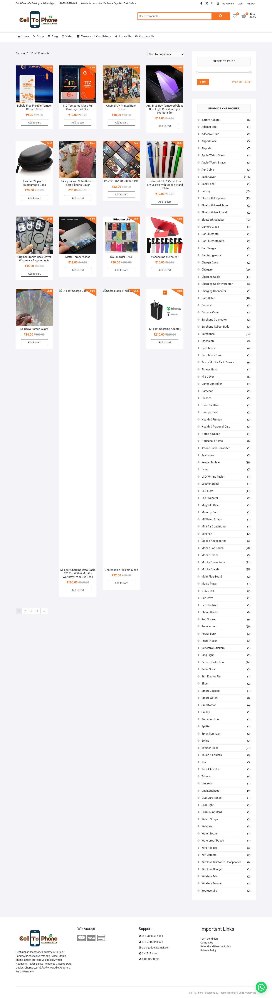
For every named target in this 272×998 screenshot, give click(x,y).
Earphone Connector (214, 319)
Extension (208, 341)
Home (25, 36)
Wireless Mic (210, 876)
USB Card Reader (212, 797)
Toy (204, 762)
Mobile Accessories (214, 540)
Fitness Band (209, 369)
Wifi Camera (209, 855)
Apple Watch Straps (214, 162)
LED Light (207, 491)
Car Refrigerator (211, 255)
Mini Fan (207, 533)
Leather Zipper (210, 483)
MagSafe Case (210, 505)
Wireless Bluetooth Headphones (221, 862)
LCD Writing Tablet (213, 476)
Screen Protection (213, 662)
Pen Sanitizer (210, 605)
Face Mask (208, 348)
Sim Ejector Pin (211, 676)
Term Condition (209, 938)
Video (69, 36)
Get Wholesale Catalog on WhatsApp (35, 3)
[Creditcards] (101, 938)
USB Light (208, 805)
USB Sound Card (212, 812)
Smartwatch (209, 705)
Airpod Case (209, 141)
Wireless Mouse (211, 883)
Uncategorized (210, 790)
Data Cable (208, 298)
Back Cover (209, 177)
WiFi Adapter (209, 847)
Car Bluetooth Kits (213, 241)
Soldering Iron (210, 719)
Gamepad (207, 391)
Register (251, 3)
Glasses (206, 398)
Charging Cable (211, 276)
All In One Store (150, 959)
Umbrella (207, 783)
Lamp (205, 469)
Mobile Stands (210, 569)
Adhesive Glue (210, 134)
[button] (261, 987)
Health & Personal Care (216, 426)
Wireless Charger (212, 869)
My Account (228, 3)
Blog (55, 36)
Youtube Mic (209, 890)
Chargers (207, 269)
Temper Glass (210, 748)
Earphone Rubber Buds (215, 326)
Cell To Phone (149, 953)
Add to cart (34, 122)
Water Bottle (209, 833)
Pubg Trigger (209, 640)
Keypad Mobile (211, 462)
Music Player (209, 583)
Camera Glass (210, 226)
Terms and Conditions (96, 36)
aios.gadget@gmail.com (155, 947)
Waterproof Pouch (213, 840)
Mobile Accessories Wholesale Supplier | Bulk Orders (108, 3)
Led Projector (210, 498)
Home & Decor (211, 434)
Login (240, 3)
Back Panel (208, 184)
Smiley (206, 712)
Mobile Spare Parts (213, 562)
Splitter (206, 726)
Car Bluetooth (210, 234)
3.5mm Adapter (211, 119)
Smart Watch (209, 698)
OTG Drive (208, 591)
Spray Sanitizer (211, 733)
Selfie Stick (208, 669)
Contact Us (147, 36)
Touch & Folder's (212, 755)
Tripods (206, 776)
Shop (40, 36)
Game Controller (212, 383)
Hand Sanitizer (210, 405)
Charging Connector (214, 291)
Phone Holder (210, 612)
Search (220, 16)
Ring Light (208, 655)
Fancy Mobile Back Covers (218, 362)
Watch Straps (210, 819)
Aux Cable (208, 169)
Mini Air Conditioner (214, 526)
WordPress (250, 992)
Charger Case (210, 262)
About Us (125, 36)
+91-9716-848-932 (152, 941)
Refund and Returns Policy (215, 946)
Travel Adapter (210, 769)
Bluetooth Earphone (214, 198)
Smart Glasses (211, 690)
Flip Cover (208, 376)
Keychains (208, 455)
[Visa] (91, 938)
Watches (207, 826)
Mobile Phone (210, 555)
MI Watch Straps (212, 519)
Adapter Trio (209, 126)
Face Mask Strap (212, 355)
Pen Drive (207, 598)
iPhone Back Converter (216, 448)
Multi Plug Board (212, 576)
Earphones (208, 334)
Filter (203, 82)
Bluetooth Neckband (214, 212)
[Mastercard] (81, 938)
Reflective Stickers (213, 648)
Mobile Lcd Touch (213, 548)
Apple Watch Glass (213, 155)
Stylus (205, 740)
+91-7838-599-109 (67, 3)
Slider (205, 683)
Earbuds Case (210, 312)
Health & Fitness (212, 419)
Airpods (206, 148)
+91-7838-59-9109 (152, 936)
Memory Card (210, 512)
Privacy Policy (208, 950)
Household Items (212, 441)
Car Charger (209, 248)
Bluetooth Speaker (213, 219)
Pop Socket (209, 619)
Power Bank (209, 633)
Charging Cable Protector (217, 284)
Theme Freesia (227, 992)
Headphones (209, 412)
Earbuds (206, 305)
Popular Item (209, 626)
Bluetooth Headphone (215, 205)
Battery (206, 191)
